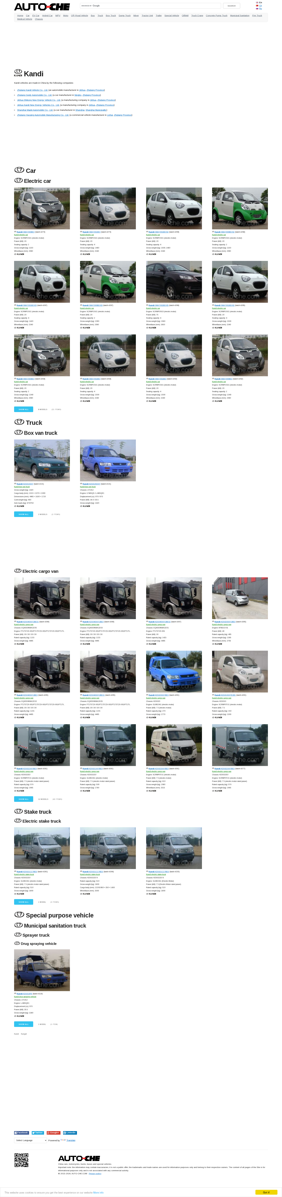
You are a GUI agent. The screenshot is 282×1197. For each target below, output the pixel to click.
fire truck (257, 15)
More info (98, 1192)
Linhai (110, 115)
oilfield (185, 15)
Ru (260, 8)
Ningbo (77, 95)
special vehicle (171, 15)
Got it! (266, 1192)
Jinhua (82, 90)
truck (100, 15)
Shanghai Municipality (96, 110)
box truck (111, 15)
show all (24, 409)
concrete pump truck (216, 15)
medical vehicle (24, 19)
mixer (136, 15)
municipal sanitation (239, 15)
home (20, 15)
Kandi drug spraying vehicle (25, 997)
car (28, 15)
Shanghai (79, 110)
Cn (260, 5)
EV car (35, 15)
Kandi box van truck (22, 487)
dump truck (125, 15)
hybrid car (47, 15)
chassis (39, 19)
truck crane (197, 15)
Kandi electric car (21, 235)
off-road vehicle (79, 15)
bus (93, 15)
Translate (70, 1140)
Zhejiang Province (95, 90)
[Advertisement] (102, 44)
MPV (57, 15)
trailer (159, 15)
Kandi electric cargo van (23, 625)
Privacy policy (95, 1173)
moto (65, 15)
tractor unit (147, 15)
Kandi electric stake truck (24, 874)
